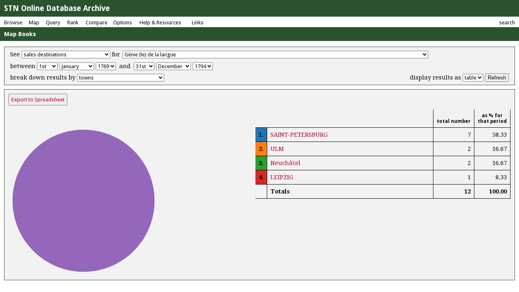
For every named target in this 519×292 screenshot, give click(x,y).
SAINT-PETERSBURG (299, 134)
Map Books (20, 34)
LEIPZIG (281, 177)
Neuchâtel (285, 163)
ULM (277, 148)
